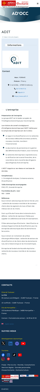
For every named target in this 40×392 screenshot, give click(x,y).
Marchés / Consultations (26, 365)
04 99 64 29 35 (32, 318)
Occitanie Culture (22, 370)
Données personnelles (22, 367)
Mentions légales (8, 367)
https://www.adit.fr (21, 96)
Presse (4, 365)
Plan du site (11, 365)
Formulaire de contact (17, 318)
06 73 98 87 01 (21, 89)
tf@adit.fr (21, 92)
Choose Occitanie (8, 370)
